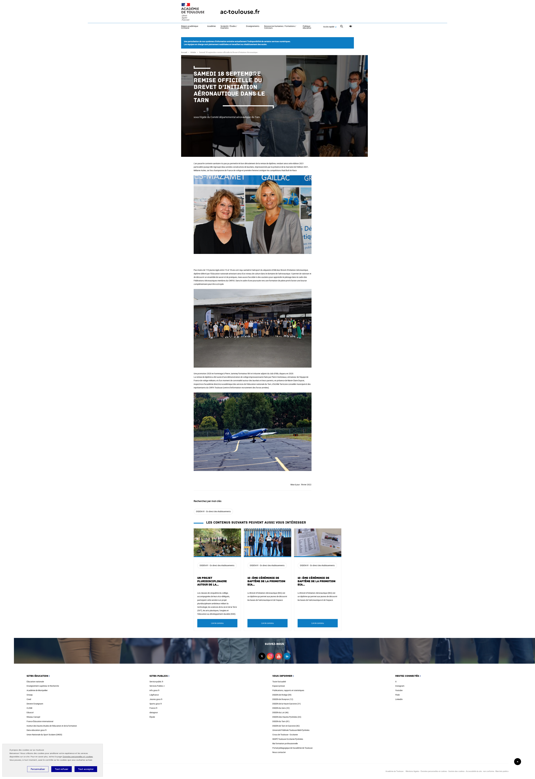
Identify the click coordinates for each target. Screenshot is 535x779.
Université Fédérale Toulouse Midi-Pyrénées (290, 730)
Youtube (399, 690)
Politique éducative (307, 27)
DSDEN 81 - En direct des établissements (213, 511)
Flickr (397, 694)
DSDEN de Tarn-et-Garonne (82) (286, 725)
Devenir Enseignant (35, 703)
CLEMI (29, 708)
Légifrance (154, 694)
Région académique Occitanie (189, 27)
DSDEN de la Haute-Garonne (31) (286, 703)
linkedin (287, 656)
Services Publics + (157, 686)
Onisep (30, 694)
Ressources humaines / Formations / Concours (280, 27)
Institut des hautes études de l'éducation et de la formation (52, 725)
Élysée (152, 717)
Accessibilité (350, 26)
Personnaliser (38, 769)
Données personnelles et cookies (78, 756)
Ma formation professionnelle (285, 743)
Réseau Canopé (33, 717)
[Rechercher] (341, 27)
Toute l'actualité (279, 681)
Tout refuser (61, 769)
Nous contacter (279, 752)
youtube (278, 656)
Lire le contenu (217, 623)
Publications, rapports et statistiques (288, 690)
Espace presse (278, 686)
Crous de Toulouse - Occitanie (285, 734)
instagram (270, 656)
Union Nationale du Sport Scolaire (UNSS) (44, 734)
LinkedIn (399, 699)
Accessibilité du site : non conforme (480, 771)
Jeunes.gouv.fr (155, 699)
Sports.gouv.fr (155, 703)
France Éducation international (40, 721)
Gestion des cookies (456, 771)
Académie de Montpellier (37, 690)
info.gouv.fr (154, 690)
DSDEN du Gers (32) (281, 708)
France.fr (153, 708)
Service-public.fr (156, 681)
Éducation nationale (35, 681)
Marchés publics (502, 771)
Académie (211, 26)
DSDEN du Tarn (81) (281, 721)
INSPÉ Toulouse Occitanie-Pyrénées (287, 739)
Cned (29, 699)
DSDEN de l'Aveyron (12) (282, 699)
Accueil (184, 52)
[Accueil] (195, 12)
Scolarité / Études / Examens (229, 27)
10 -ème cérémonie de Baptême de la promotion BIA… (266, 581)
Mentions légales (412, 771)
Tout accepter (86, 769)
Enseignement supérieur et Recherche (43, 686)
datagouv (153, 712)
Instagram (399, 686)
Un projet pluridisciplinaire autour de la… (212, 581)
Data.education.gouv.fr (37, 730)
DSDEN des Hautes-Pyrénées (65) (286, 717)
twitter (261, 656)
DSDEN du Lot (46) (280, 712)
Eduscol (30, 712)
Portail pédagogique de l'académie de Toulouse (292, 748)
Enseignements (252, 26)
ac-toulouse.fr (240, 11)
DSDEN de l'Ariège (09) (281, 694)
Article (193, 52)
